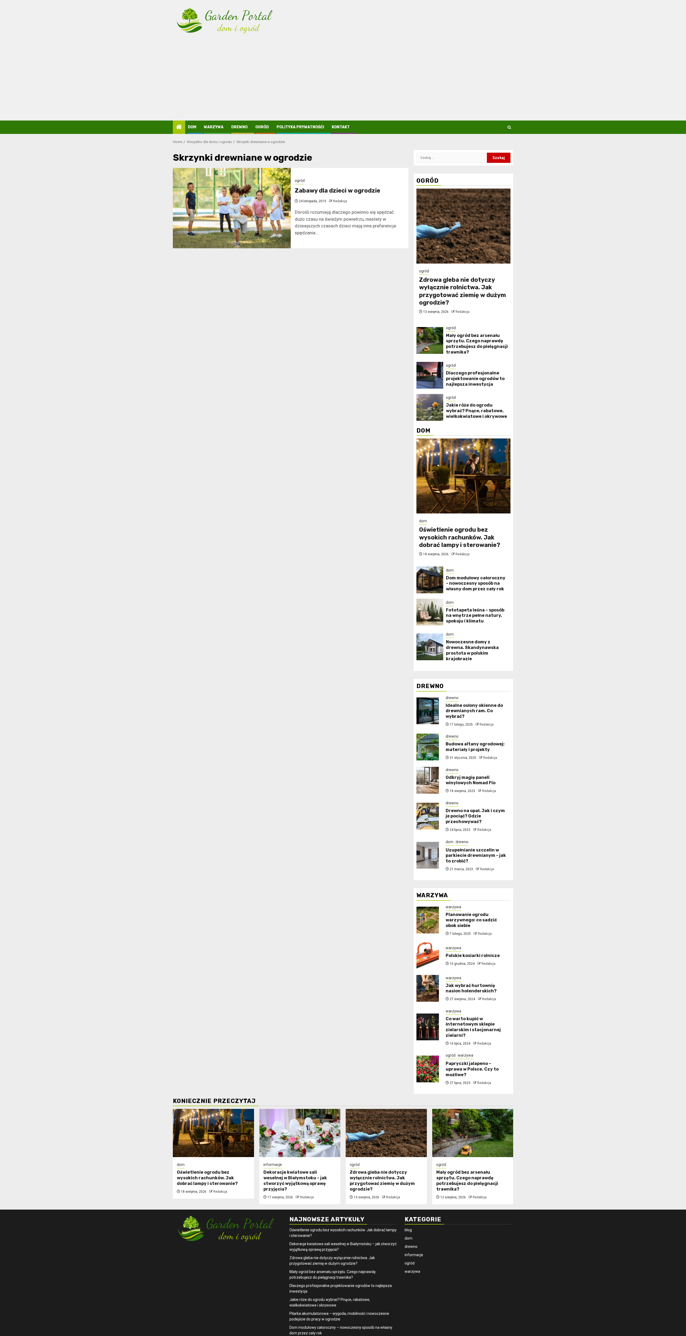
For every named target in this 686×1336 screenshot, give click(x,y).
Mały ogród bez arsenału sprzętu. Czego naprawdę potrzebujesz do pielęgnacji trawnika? (477, 344)
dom (192, 127)
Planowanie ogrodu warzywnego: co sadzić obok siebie (471, 920)
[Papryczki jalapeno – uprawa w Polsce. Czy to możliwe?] (427, 1069)
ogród (262, 127)
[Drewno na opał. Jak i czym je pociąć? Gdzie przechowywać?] (427, 816)
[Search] (509, 127)
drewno (239, 127)
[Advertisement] (343, 80)
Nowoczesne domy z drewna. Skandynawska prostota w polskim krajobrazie (472, 650)
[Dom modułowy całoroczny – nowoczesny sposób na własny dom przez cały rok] (429, 579)
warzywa (213, 127)
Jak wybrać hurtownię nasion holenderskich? (471, 988)
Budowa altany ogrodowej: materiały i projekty (475, 746)
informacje (272, 1164)
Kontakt (341, 127)
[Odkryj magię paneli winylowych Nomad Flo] (427, 780)
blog (408, 1230)
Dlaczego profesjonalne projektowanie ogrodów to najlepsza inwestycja (475, 378)
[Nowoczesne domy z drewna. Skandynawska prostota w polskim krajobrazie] (429, 646)
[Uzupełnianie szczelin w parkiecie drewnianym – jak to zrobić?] (427, 855)
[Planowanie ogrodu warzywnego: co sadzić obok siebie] (427, 920)
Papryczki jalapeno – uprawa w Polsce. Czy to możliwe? (472, 1069)
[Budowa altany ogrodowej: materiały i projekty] (427, 747)
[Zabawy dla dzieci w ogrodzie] (232, 208)
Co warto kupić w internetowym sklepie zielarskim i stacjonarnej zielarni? (473, 1027)
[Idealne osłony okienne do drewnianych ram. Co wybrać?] (427, 710)
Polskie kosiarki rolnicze (473, 955)
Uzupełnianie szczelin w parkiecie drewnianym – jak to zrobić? (476, 855)
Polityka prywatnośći (300, 127)
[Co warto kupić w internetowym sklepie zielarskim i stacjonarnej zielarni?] (427, 1027)
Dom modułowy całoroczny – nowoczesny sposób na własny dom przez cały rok (475, 583)
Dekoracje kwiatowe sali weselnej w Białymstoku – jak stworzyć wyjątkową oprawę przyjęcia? (295, 1180)
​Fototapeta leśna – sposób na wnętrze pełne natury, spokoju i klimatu (475, 615)
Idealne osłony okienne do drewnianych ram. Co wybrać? (474, 711)
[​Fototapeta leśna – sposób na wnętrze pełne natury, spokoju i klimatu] (429, 612)
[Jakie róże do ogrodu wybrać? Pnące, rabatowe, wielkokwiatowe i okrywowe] (429, 407)
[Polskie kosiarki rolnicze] (427, 955)
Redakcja (340, 201)
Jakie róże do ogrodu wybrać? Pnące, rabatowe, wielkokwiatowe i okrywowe (476, 411)
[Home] (179, 127)
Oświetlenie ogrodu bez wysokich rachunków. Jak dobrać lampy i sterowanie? (459, 537)
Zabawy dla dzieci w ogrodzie (337, 190)
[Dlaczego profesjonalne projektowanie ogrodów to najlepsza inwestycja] (429, 375)
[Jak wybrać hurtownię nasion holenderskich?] (427, 988)
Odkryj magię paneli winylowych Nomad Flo (470, 780)
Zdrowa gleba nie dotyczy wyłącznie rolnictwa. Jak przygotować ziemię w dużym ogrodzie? (462, 291)
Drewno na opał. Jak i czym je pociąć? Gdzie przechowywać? (475, 816)
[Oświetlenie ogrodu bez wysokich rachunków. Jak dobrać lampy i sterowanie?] (463, 475)
